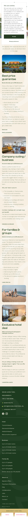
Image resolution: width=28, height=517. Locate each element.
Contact (4, 499)
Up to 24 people (7, 465)
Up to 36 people (7, 468)
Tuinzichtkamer (7, 425)
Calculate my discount (8, 224)
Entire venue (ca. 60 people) (11, 471)
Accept (14, 36)
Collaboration (6, 490)
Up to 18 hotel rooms (9, 450)
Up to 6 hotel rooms (8, 444)
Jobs (3, 493)
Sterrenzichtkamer (8, 428)
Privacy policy (6, 506)
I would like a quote (7, 382)
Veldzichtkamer (7, 431)
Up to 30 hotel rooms (9, 453)
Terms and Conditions (8, 503)
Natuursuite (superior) (9, 434)
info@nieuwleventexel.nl (14, 406)
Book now (4, 129)
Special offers (6, 481)
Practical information (9, 484)
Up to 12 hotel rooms (9, 447)
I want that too (6, 282)
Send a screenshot (7, 132)
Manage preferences (14, 41)
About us (5, 496)
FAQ (3, 487)
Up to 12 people (7, 462)
